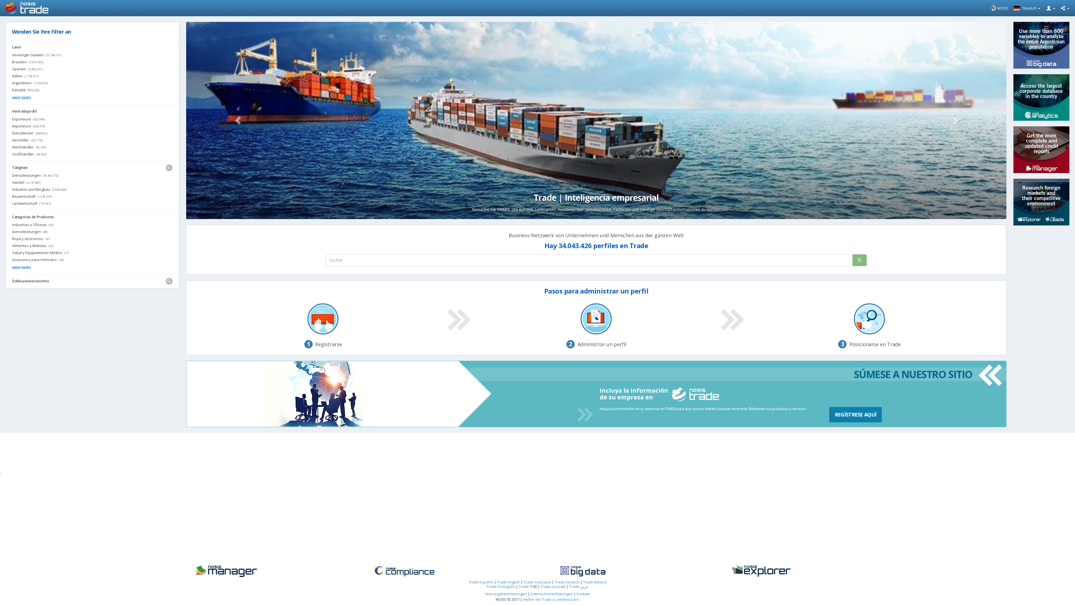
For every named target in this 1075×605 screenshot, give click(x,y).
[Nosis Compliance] (448, 571)
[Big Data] (626, 571)
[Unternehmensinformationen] (270, 571)
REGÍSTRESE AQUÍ (855, 414)
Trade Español (481, 582)
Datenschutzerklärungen (552, 593)
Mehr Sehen (21, 98)
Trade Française (537, 582)
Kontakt (583, 593)
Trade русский (553, 586)
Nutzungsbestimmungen (506, 593)
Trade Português (501, 586)
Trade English (508, 582)
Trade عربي (578, 586)
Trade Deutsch (567, 582)
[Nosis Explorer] (805, 571)
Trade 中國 (528, 586)
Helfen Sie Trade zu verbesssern (551, 599)
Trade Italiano (595, 582)
